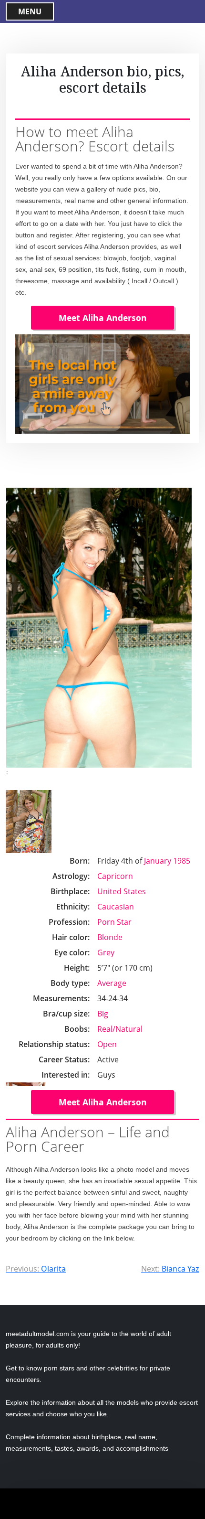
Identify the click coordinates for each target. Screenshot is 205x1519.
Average (111, 983)
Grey (105, 952)
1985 (181, 861)
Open (107, 1044)
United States (121, 891)
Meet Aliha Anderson (103, 317)
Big (102, 1013)
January (157, 861)
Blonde (110, 937)
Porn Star (114, 922)
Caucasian (115, 906)
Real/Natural (120, 1029)
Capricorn (115, 876)
